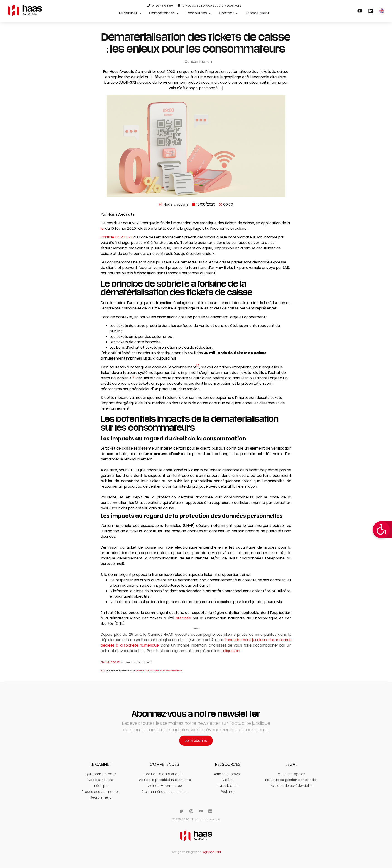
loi (102, 228)
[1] (197, 366)
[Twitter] (182, 811)
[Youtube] (201, 811)
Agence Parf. (212, 852)
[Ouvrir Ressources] (210, 13)
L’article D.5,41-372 (116, 237)
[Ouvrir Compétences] (177, 13)
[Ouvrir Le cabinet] (140, 13)
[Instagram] (191, 811)
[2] (133, 377)
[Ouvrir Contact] (237, 13)
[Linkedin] (210, 811)
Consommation (198, 61)
